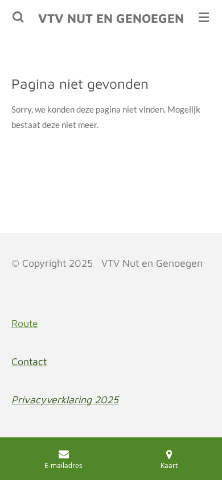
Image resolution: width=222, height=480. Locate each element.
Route (24, 323)
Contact (29, 361)
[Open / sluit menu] (203, 17)
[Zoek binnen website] (18, 17)
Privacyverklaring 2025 (64, 399)
